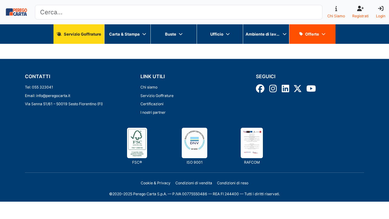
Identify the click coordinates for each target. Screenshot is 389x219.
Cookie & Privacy (155, 183)
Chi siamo (148, 87)
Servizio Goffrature (157, 95)
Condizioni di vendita (193, 183)
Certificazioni (152, 104)
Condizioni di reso (232, 183)
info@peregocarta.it (53, 95)
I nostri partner (153, 112)
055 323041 (42, 87)
